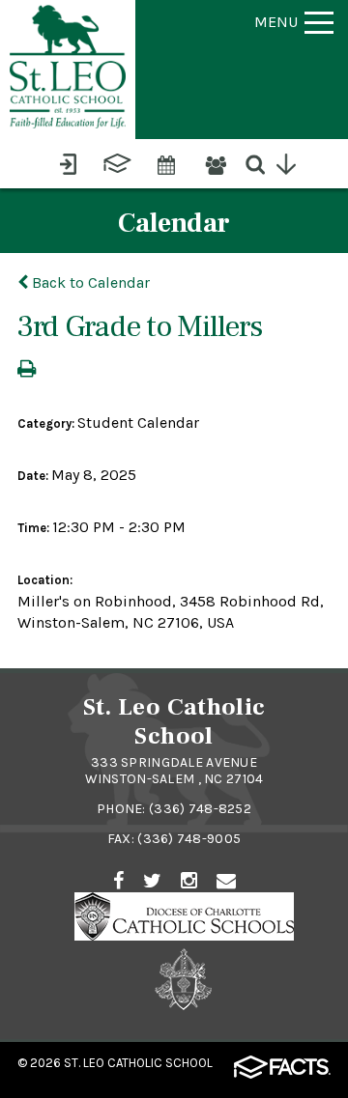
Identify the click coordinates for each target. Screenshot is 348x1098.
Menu (276, 22)
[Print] (26, 370)
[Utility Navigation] (295, 161)
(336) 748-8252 (200, 809)
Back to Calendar (89, 282)
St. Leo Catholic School (138, 1063)
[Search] (264, 161)
